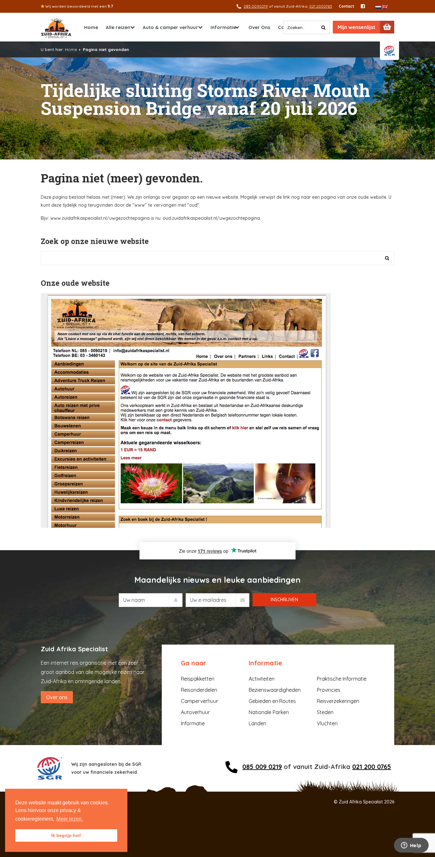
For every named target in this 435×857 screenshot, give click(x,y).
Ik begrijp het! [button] (66, 835)
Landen (257, 723)
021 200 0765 (371, 767)
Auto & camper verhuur (170, 27)
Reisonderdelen (199, 690)
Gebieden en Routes (272, 701)
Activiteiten (262, 679)
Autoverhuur (195, 712)
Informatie (223, 27)
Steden (325, 712)
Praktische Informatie (342, 679)
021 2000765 (320, 6)
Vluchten (327, 723)
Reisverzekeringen (338, 701)
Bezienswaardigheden (275, 690)
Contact (346, 6)
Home (91, 27)
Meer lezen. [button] (69, 819)
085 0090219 (256, 6)
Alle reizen (118, 27)
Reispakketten (197, 679)
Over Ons (259, 27)
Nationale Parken (269, 712)
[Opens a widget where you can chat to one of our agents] (411, 846)
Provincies (328, 690)
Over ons (57, 697)
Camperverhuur (199, 701)
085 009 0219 (262, 767)
